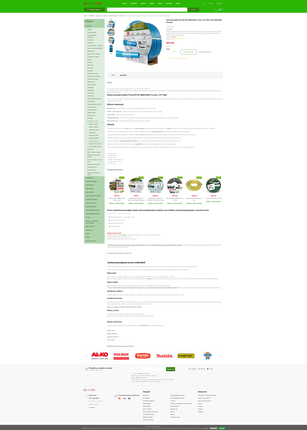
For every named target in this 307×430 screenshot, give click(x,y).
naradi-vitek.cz (111, 340)
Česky (211, 3)
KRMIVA (178, 3)
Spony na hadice (93, 124)
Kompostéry (90, 87)
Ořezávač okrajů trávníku (93, 76)
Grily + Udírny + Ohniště (93, 54)
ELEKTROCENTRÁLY (91, 206)
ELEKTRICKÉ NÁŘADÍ (91, 181)
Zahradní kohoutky (94, 138)
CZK (203, 3)
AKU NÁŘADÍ (89, 178)
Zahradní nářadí (91, 112)
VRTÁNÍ (124, 3)
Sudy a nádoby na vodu (95, 146)
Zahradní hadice (113, 16)
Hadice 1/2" (122, 16)
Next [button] (111, 53)
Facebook (193, 369)
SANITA (88, 233)
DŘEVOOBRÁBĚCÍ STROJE (93, 210)
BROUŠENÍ (134, 3)
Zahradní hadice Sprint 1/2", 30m (213, 198)
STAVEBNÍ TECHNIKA (91, 199)
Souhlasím (221, 428)
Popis (113, 75)
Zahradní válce (91, 115)
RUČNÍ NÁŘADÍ (90, 185)
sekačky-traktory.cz (112, 333)
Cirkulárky (89, 70)
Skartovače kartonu (91, 241)
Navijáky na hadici (93, 135)
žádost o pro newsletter (142, 373)
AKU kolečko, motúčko (93, 56)
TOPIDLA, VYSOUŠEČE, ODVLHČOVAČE (92, 222)
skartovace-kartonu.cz (113, 337)
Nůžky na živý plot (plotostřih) (94, 48)
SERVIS (160, 3)
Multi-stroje (90, 149)
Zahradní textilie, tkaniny (93, 164)
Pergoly (89, 59)
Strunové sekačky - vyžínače (94, 45)
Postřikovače (90, 90)
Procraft (173, 37)
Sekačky (89, 29)
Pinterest (202, 369)
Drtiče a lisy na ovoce (92, 73)
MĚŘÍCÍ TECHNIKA (90, 203)
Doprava (200, 403)
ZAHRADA (91, 16)
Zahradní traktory (91, 32)
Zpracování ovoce (92, 167)
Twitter (211, 369)
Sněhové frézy (91, 101)
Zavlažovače (92, 132)
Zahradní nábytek (92, 110)
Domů (85, 16)
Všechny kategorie (94, 9)
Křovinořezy (90, 42)
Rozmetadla (90, 96)
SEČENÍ (152, 3)
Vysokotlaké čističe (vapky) (94, 104)
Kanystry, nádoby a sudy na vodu (94, 160)
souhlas (140, 373)
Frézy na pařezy (91, 84)
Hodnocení (123, 75)
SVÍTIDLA (88, 217)
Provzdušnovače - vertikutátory (92, 36)
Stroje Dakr (90, 68)
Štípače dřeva (90, 82)
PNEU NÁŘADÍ (89, 188)
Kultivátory (90, 40)
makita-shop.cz (111, 330)
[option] (140, 43)
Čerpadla (89, 62)
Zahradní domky (91, 107)
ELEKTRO (169, 3)
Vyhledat (193, 9)
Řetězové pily (90, 51)
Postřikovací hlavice (94, 129)
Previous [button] (111, 19)
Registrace (201, 411)
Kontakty (92, 407)
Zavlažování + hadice (101, 16)
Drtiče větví (90, 65)
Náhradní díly (89, 230)
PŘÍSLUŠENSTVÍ (90, 226)
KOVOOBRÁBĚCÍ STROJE (92, 214)
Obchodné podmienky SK (204, 401)
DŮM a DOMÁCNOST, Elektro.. (93, 196)
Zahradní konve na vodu (95, 143)
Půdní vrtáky (90, 93)
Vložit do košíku (188, 52)
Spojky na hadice (93, 127)
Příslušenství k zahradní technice (93, 156)
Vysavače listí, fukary (92, 79)
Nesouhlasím (213, 428)
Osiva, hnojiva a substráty (94, 152)
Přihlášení (219, 3)
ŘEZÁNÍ (143, 3)
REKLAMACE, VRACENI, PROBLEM (207, 395)
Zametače (90, 118)
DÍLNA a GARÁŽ (90, 192)
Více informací (205, 428)
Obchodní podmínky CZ (204, 398)
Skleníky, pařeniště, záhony (94, 98)
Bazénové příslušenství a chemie (93, 173)
